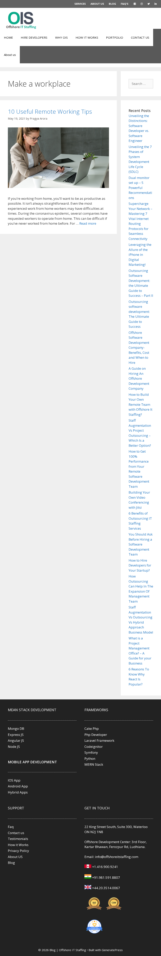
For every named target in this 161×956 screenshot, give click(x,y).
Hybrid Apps (18, 792)
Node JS (14, 746)
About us (10, 55)
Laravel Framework (99, 740)
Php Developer (95, 734)
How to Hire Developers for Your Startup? (140, 565)
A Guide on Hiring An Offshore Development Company (139, 378)
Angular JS (16, 740)
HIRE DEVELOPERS (34, 37)
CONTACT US (140, 37)
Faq (11, 826)
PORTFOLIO (114, 37)
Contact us (16, 833)
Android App (18, 786)
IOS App (14, 780)
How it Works (18, 845)
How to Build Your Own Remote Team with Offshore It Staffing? (140, 404)
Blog (11, 862)
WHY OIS (61, 37)
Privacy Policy (18, 850)
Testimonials (18, 838)
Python (89, 758)
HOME (8, 37)
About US (15, 856)
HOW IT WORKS (87, 37)
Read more (87, 223)
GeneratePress (112, 950)
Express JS (16, 734)
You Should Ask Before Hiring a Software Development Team (141, 544)
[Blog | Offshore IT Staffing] (21, 20)
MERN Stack (93, 764)
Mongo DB (16, 728)
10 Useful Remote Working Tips (50, 111)
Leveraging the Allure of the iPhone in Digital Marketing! (140, 254)
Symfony (91, 752)
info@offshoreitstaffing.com (116, 856)
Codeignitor (93, 746)
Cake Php (91, 728)
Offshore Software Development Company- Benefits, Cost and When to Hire (139, 347)
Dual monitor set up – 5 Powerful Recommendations (140, 187)
